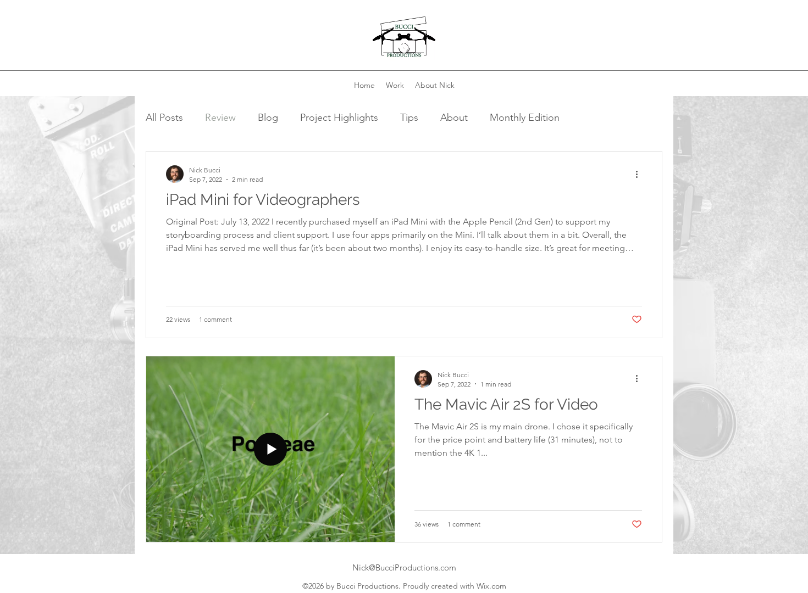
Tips (409, 117)
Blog (268, 117)
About (454, 117)
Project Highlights (339, 117)
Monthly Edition (525, 117)
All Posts (164, 117)
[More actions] (640, 174)
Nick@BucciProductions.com (404, 567)
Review (220, 117)
